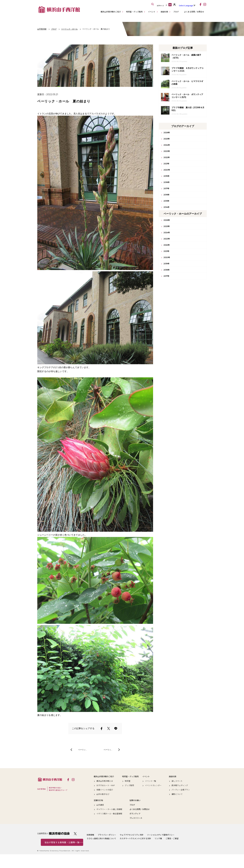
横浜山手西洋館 (50, 779)
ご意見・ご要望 (172, 838)
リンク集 (158, 838)
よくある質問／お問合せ (194, 11)
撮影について (177, 794)
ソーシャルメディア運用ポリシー (160, 834)
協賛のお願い (134, 800)
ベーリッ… (82, 750)
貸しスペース (177, 781)
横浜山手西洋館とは (104, 781)
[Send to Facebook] (101, 728)
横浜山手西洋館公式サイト (59, 9)
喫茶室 (127, 781)
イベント (151, 11)
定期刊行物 (98, 800)
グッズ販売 (129, 785)
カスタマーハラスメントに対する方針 (135, 838)
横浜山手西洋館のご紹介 (111, 11)
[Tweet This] (108, 728)
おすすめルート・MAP (105, 785)
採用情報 (90, 834)
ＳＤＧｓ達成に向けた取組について (101, 838)
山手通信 (100, 805)
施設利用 (164, 11)
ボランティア (134, 813)
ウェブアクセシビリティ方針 (131, 834)
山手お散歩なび (102, 794)
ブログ (176, 11)
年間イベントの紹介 (104, 789)
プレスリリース (135, 818)
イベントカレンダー (153, 785)
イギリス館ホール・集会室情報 (109, 813)
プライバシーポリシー (107, 834)
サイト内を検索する (153, 4)
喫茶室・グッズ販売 (134, 11)
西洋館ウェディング (180, 785)
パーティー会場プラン (181, 789)
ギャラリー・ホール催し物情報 (109, 809)
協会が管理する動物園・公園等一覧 (62, 842)
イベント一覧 (150, 781)
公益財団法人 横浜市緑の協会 (53, 833)
